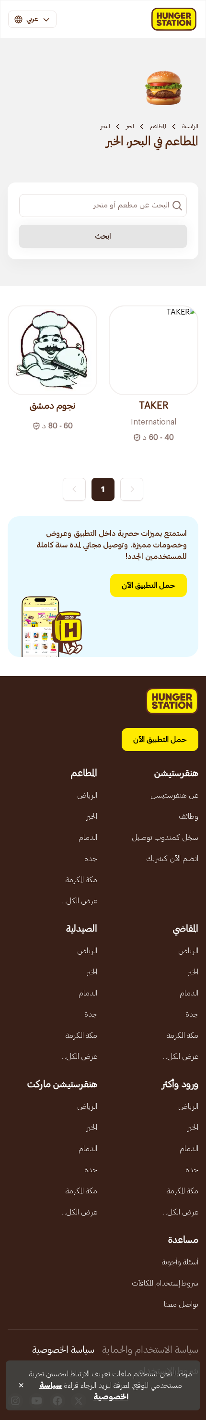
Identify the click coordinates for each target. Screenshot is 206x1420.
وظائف (188, 816)
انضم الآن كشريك (172, 858)
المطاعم (158, 126)
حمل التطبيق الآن (148, 585)
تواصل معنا (181, 1304)
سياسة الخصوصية (63, 1350)
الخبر (130, 126)
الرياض (87, 795)
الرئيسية (190, 126)
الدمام (88, 837)
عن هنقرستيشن (174, 795)
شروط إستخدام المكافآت (165, 1283)
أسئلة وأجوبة (180, 1262)
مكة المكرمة (81, 880)
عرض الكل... (79, 901)
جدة (90, 858)
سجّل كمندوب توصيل (165, 837)
